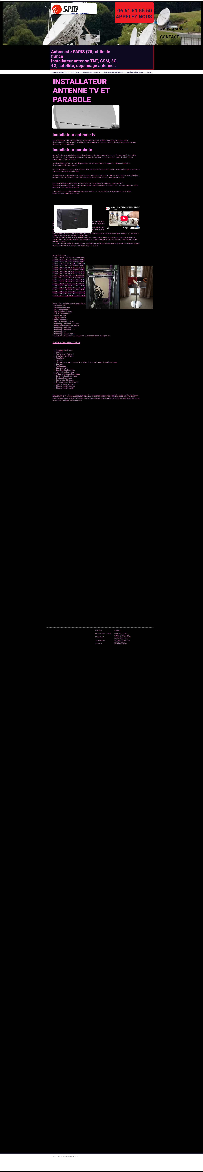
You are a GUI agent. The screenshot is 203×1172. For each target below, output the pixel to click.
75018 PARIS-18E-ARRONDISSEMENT (69, 292)
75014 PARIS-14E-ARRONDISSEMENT (69, 284)
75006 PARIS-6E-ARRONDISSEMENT (69, 268)
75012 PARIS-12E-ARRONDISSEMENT (69, 280)
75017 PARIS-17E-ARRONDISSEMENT (69, 290)
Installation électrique (66, 342)
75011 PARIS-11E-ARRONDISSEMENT (68, 278)
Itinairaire (98, 644)
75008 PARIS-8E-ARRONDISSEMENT (69, 272)
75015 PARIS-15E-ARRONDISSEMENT (69, 286)
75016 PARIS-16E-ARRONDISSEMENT (69, 288)
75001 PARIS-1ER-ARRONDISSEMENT (69, 258)
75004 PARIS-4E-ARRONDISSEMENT (69, 264)
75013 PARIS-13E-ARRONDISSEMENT (69, 282)
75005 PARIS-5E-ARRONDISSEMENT (69, 266)
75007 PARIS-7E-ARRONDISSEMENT (69, 270)
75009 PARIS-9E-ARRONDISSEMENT (69, 274)
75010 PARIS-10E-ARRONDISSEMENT (69, 276)
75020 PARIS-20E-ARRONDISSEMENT (69, 296)
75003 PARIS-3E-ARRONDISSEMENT (69, 262)
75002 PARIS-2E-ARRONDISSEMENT (69, 260)
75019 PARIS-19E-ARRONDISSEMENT (69, 294)
